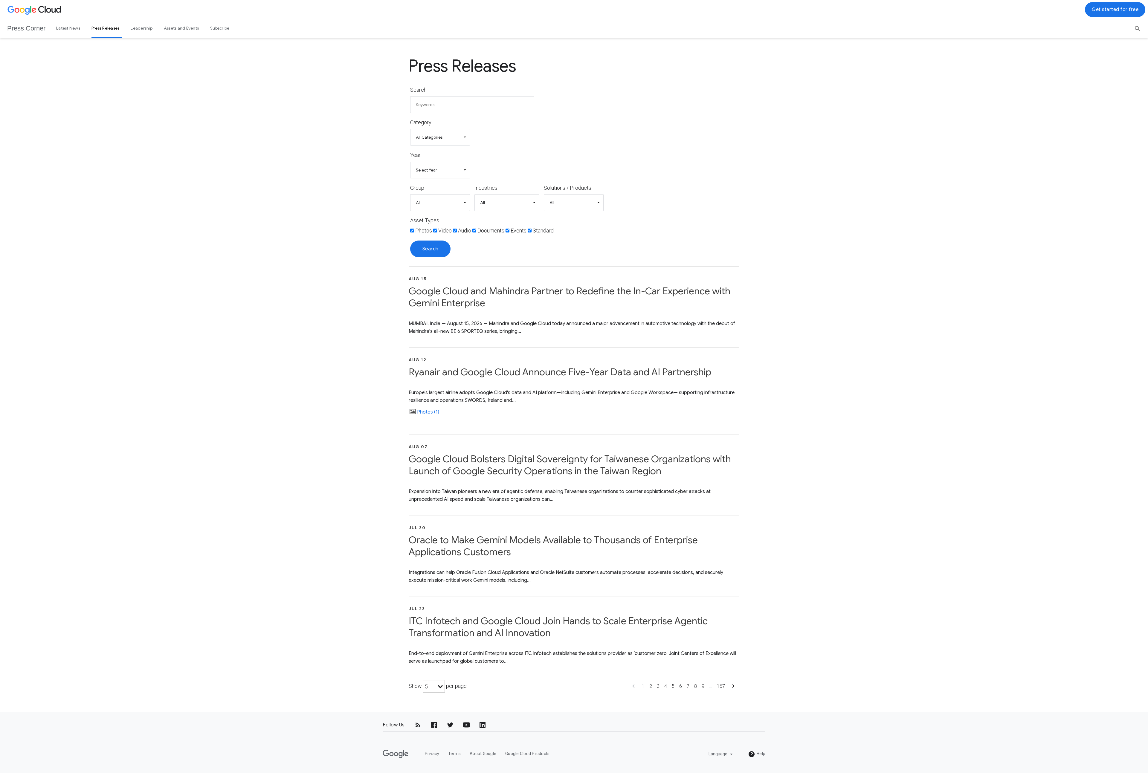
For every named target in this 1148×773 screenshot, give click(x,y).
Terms (454, 753)
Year (415, 155)
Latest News (68, 28)
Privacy (432, 753)
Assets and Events (181, 28)
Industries (485, 188)
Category (420, 122)
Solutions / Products (567, 188)
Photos (423, 230)
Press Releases (105, 28)
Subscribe (219, 28)
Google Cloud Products (527, 753)
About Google (483, 753)
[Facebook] (434, 724)
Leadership (141, 28)
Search (418, 90)
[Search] (1137, 26)
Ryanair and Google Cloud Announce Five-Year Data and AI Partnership (560, 372)
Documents (490, 230)
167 (721, 686)
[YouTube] (466, 724)
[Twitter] (450, 724)
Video (445, 230)
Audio (464, 230)
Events (518, 230)
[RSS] (418, 724)
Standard (543, 230)
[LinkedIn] (482, 724)
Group (417, 188)
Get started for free (1115, 10)
